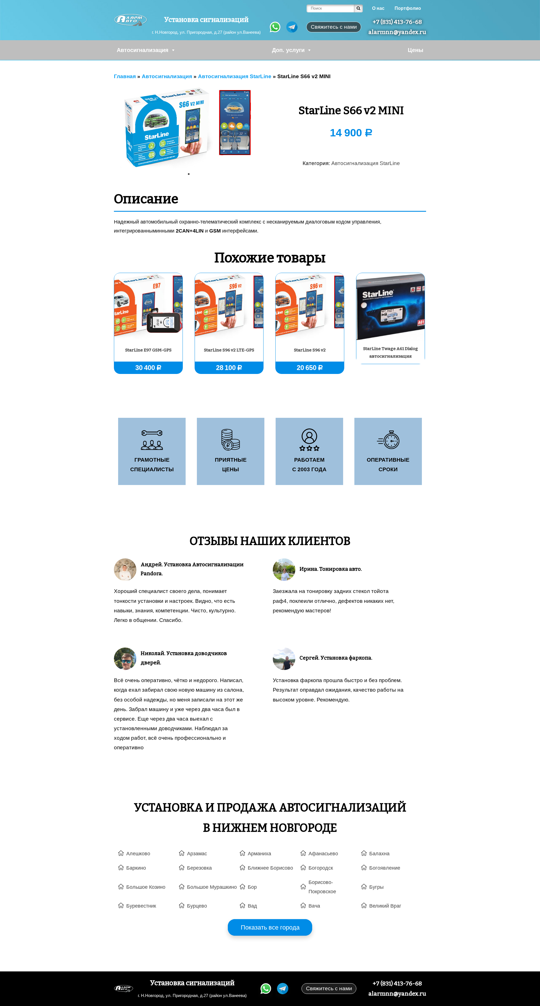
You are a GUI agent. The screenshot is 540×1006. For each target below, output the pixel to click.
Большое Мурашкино (212, 887)
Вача (314, 906)
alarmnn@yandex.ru (397, 32)
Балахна (379, 853)
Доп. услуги (288, 50)
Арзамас (197, 853)
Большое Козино (145, 887)
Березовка (199, 868)
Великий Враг (385, 906)
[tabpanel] (189, 127)
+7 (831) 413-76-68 (397, 22)
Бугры (376, 887)
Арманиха (259, 853)
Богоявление (384, 868)
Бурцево (197, 906)
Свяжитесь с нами (329, 988)
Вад (252, 906)
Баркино (136, 868)
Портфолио (408, 8)
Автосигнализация (142, 50)
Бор (252, 887)
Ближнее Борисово (270, 868)
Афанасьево (323, 853)
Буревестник (141, 906)
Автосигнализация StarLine (365, 163)
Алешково (138, 853)
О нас (378, 8)
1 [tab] (191, 176)
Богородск (321, 868)
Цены (415, 50)
